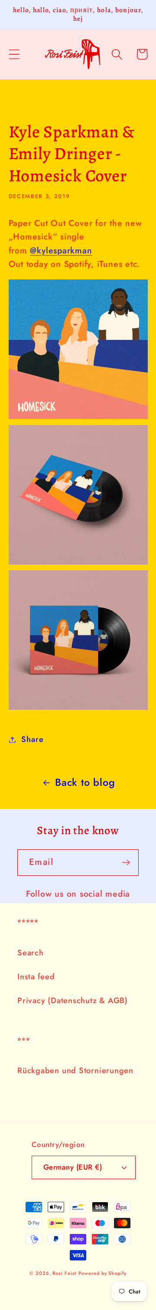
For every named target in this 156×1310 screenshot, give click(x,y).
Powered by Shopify (102, 1273)
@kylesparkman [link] (61, 250)
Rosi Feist (64, 1273)
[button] (14, 54)
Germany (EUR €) (72, 1167)
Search (30, 952)
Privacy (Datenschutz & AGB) (72, 1000)
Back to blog (85, 782)
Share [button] (32, 739)
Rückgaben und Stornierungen (75, 1070)
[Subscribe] (126, 862)
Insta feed (36, 976)
